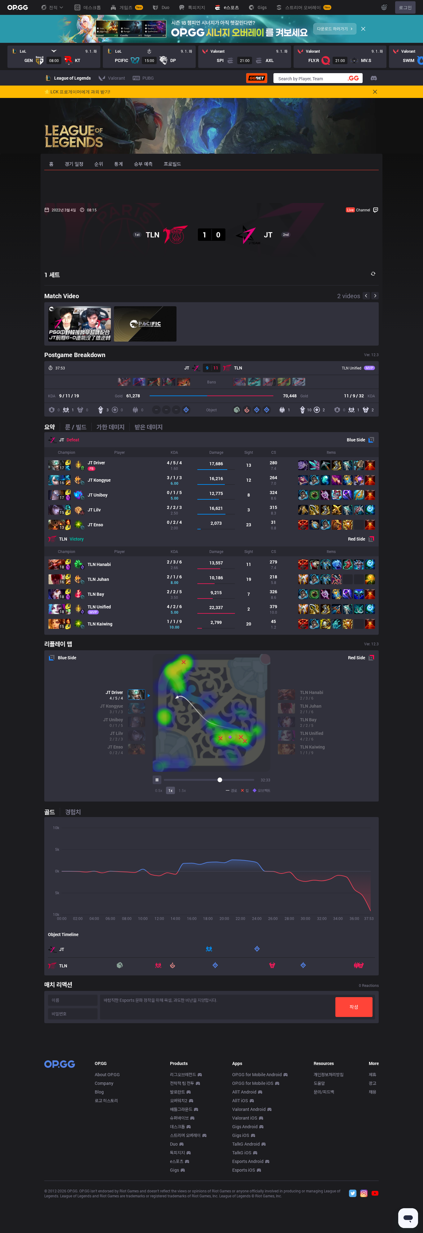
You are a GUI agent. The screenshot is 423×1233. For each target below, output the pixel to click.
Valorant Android (249, 1109)
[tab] (52, 427)
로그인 (405, 7)
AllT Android (244, 1092)
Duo (174, 1144)
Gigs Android (245, 1126)
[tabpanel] (211, 533)
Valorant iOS (244, 1118)
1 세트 (52, 275)
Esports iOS (243, 1170)
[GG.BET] (256, 78)
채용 (372, 1092)
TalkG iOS (241, 1153)
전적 (53, 7)
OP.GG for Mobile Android (257, 1074)
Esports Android (248, 1161)
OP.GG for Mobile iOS (252, 1083)
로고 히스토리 (106, 1100)
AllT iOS (240, 1100)
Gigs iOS (240, 1135)
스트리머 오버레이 (185, 1135)
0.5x (158, 790)
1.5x (182, 790)
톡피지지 (177, 1153)
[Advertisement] (211, 187)
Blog (99, 1092)
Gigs (174, 1170)
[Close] (363, 29)
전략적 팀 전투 (182, 1083)
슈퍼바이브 (179, 1118)
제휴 (372, 1074)
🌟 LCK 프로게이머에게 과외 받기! (77, 91)
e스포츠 (176, 1161)
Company (104, 1083)
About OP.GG (107, 1074)
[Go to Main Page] (17, 7)
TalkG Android (246, 1144)
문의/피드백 (324, 1092)
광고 (372, 1083)
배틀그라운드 (181, 1109)
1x (170, 790)
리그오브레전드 (183, 1074)
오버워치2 (178, 1100)
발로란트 (177, 1092)
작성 (354, 1007)
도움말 (319, 1083)
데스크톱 (177, 1126)
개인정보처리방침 (328, 1074)
